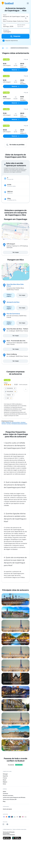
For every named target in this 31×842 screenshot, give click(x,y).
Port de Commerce (13, 313)
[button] (25, 18)
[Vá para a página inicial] (7, 3)
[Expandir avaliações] (26, 389)
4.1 (14, 388)
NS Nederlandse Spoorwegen (19, 423)
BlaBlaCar (8, 422)
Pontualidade (10, 391)
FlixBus (6, 383)
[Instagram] (3, 824)
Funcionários (10, 388)
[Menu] (27, 3)
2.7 (11, 398)
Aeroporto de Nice (13, 302)
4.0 (15, 391)
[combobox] (15, 16)
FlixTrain (4, 423)
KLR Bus (9, 423)
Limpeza (9, 394)
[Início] (3, 48)
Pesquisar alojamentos (11, 40)
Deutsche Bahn (16, 422)
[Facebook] (7, 824)
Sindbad (23, 422)
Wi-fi (8, 398)
